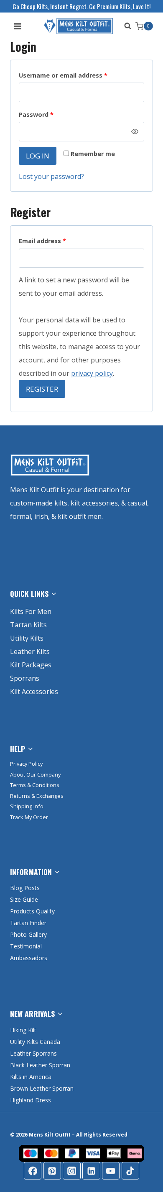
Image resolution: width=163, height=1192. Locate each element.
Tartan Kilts (28, 624)
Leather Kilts (30, 651)
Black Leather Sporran (40, 1065)
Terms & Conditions (34, 785)
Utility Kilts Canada (35, 1042)
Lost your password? (51, 176)
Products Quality (32, 911)
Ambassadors (28, 958)
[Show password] (135, 131)
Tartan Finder (28, 923)
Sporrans (24, 678)
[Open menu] (17, 26)
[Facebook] (32, 1170)
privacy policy (92, 373)
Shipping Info (26, 806)
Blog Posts (25, 888)
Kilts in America (30, 1077)
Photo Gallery (28, 934)
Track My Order (29, 817)
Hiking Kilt (23, 1030)
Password (49, 114)
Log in (37, 156)
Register (42, 389)
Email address (55, 240)
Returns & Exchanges (37, 796)
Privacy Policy (26, 763)
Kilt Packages (30, 664)
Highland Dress (30, 1100)
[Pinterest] (52, 1170)
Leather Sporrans (33, 1053)
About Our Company (35, 774)
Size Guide (24, 899)
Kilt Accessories (34, 691)
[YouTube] (111, 1170)
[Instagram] (71, 1170)
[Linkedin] (91, 1170)
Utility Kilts (26, 638)
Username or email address (76, 75)
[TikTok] (130, 1170)
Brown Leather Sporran (42, 1088)
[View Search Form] (125, 26)
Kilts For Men (30, 611)
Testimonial (26, 946)
